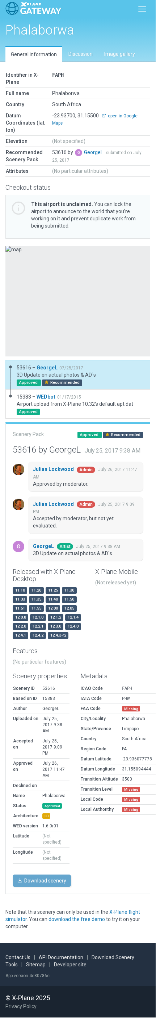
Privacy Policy (21, 1006)
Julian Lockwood (54, 469)
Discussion (80, 54)
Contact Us (17, 957)
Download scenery (44, 881)
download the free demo (77, 919)
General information (34, 54)
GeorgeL (94, 152)
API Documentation (61, 957)
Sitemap (36, 964)
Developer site (70, 964)
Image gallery (119, 54)
